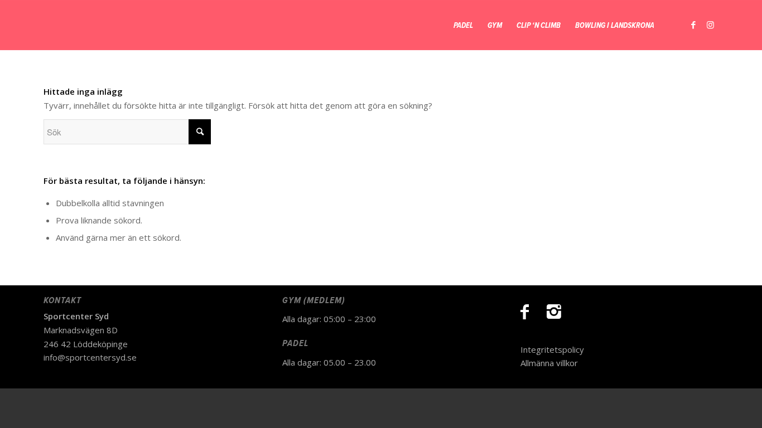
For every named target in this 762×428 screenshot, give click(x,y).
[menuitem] (463, 25)
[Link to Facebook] (693, 24)
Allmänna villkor (549, 362)
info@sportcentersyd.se (90, 357)
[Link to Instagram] (710, 24)
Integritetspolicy (552, 349)
